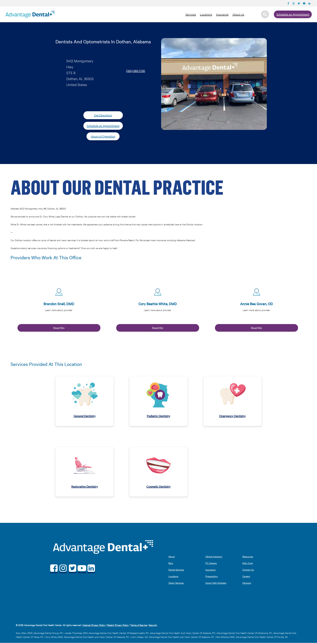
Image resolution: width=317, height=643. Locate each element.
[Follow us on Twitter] (298, 3)
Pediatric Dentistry (158, 416)
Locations (206, 14)
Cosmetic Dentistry (158, 486)
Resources (247, 556)
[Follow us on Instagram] (293, 3)
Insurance (222, 14)
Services (190, 14)
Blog (170, 563)
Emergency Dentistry (232, 416)
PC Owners (211, 563)
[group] (58, 309)
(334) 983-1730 (135, 70)
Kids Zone (247, 563)
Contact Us (248, 569)
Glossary (246, 582)
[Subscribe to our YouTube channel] (304, 3)
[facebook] (54, 568)
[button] (59, 307)
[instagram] (63, 568)
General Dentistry (85, 416)
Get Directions (103, 115)
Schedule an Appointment (292, 14)
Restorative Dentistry (84, 486)
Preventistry (211, 576)
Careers (246, 576)
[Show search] (265, 14)
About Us (238, 14)
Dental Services (176, 569)
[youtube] (82, 568)
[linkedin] (91, 568)
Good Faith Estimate (215, 582)
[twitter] (72, 568)
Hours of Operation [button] (103, 136)
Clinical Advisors (213, 556)
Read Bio (59, 328)
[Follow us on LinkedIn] (309, 3)
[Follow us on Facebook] (288, 3)
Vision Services (176, 582)
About (171, 556)
